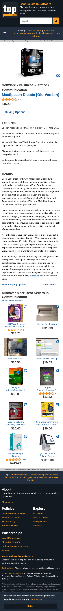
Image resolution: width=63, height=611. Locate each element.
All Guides (38, 513)
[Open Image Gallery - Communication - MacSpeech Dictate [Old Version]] (58, 75)
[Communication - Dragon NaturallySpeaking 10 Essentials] (57, 370)
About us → (7, 502)
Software (9, 85)
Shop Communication (12, 300)
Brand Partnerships (11, 538)
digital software (45, 33)
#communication (13, 477)
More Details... (50, 284)
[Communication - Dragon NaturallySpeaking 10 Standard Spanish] (26, 370)
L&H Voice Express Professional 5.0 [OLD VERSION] (15, 325)
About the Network (11, 542)
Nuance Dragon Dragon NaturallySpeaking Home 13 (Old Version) (16, 454)
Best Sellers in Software (35, 3)
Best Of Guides (40, 517)
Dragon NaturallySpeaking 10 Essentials (47, 388)
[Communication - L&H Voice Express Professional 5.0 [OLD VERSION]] (26, 307)
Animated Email (15, 358)
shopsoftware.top (15, 573)
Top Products (8, 568)
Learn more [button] (36, 599)
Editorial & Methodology (13, 513)
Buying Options (15, 112)
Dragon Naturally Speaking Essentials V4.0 (16, 423)
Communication (14, 90)
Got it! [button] (30, 606)
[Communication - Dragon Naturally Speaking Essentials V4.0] (26, 405)
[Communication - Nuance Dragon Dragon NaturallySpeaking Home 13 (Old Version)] (26, 436)
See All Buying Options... (15, 284)
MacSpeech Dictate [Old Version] (30, 95)
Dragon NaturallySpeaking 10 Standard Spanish (16, 388)
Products (37, 525)
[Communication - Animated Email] (26, 341)
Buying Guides (40, 521)
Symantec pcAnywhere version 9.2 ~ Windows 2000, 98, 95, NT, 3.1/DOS (47, 423)
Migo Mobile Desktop (47, 358)
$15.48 (6, 104)
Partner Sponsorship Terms (15, 546)
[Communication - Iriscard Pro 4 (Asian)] (57, 307)
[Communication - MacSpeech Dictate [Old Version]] (31, 63)
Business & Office (33, 85)
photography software (24, 33)
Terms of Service (10, 525)
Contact (5, 550)
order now (34, 275)
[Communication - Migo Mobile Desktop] (57, 341)
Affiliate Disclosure (11, 517)
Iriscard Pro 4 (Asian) (47, 324)
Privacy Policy (8, 521)
